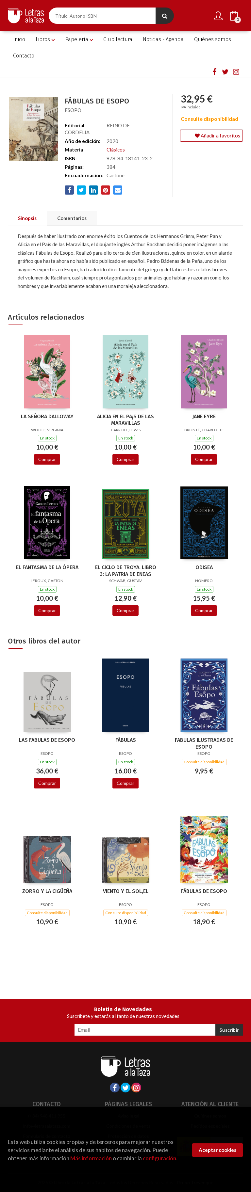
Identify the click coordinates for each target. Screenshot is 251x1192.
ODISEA (204, 567)
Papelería (77, 39)
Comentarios (72, 218)
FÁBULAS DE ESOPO (204, 891)
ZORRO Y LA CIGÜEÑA (47, 891)
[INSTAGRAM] (236, 71)
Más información (91, 1158)
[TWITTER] (225, 71)
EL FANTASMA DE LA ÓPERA (47, 567)
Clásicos (116, 149)
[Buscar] (165, 16)
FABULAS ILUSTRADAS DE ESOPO (204, 743)
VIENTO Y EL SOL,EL (125, 891)
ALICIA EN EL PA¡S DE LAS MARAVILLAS (125, 419)
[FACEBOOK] (214, 71)
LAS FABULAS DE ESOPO (47, 740)
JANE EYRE (204, 416)
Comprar (47, 459)
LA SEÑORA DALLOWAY (47, 416)
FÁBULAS (125, 740)
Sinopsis (27, 218)
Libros (43, 39)
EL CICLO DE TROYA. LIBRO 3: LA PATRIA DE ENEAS (125, 570)
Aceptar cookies (217, 1150)
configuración (159, 1158)
